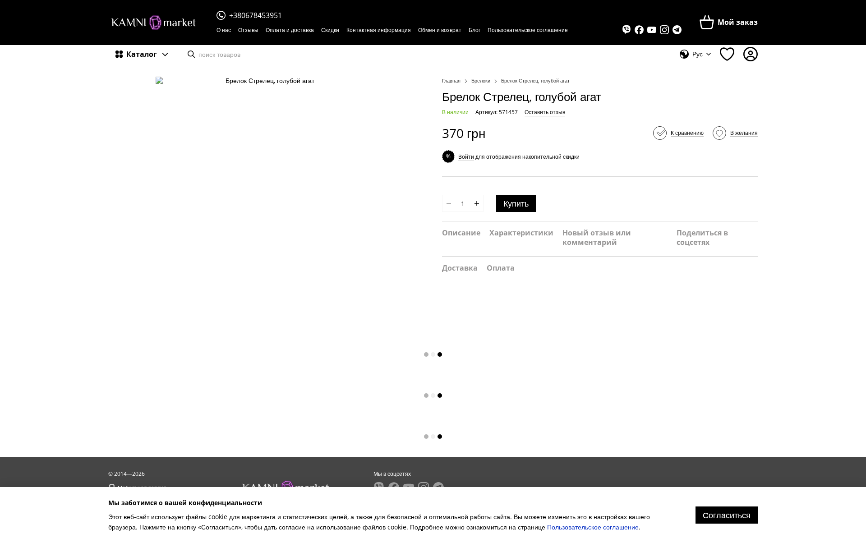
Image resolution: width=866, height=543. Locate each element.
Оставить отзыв (545, 112)
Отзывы (248, 30)
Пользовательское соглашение (528, 30)
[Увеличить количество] (476, 203)
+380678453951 (255, 15)
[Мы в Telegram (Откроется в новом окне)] (677, 29)
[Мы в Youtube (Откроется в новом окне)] (651, 29)
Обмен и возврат (439, 30)
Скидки (330, 30)
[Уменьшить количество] (448, 203)
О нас (223, 30)
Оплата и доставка (290, 30)
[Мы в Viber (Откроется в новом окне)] (626, 29)
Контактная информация (378, 30)
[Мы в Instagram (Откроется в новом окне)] (664, 29)
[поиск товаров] (191, 54)
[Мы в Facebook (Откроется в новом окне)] (639, 29)
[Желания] (727, 54)
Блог (474, 30)
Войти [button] (466, 157)
